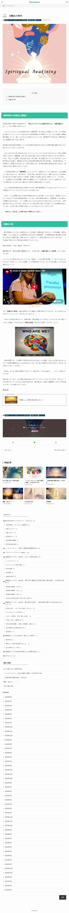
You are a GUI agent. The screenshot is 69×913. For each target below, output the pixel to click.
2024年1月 (8, 813)
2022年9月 (8, 877)
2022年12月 (9, 868)
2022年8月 (8, 881)
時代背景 (9, 572)
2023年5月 (8, 847)
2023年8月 (8, 834)
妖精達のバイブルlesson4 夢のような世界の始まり (22, 651)
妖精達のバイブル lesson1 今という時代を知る (16, 20)
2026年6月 (8, 705)
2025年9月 (8, 740)
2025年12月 (9, 727)
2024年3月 (8, 804)
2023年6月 (8, 843)
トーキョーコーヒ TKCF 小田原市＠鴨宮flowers (22, 548)
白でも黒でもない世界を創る (13, 669)
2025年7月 (8, 748)
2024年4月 (8, 800)
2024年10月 (9, 778)
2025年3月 (8, 761)
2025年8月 (8, 744)
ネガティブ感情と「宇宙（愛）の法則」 (18, 616)
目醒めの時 (12, 99)
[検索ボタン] (67, 2)
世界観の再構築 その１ (14, 590)
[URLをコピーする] (56, 442)
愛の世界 (9, 639)
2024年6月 (8, 791)
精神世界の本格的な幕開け (18, 96)
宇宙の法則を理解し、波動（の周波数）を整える (21, 624)
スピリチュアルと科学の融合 (15, 565)
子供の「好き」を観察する (14, 620)
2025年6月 (8, 753)
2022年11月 (8, 873)
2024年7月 (8, 787)
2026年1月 (8, 723)
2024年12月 (9, 770)
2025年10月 (9, 735)
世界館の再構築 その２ (14, 594)
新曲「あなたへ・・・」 (11, 682)
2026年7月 (8, 701)
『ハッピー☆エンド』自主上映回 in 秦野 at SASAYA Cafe (23, 673)
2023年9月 (8, 830)
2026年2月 (8, 718)
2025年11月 (8, 731)
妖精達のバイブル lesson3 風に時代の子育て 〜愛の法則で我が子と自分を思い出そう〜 (33, 603)
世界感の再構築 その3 (13, 586)
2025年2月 (8, 765)
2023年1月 (8, 864)
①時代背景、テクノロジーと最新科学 (18, 525)
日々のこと (38, 20)
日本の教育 (10, 568)
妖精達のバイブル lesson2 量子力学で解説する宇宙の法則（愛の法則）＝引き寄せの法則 (34, 581)
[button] (13, 442)
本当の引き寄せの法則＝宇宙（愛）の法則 (19, 598)
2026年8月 (8, 697)
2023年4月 (8, 851)
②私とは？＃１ (11, 528)
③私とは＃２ (11, 532)
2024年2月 (8, 808)
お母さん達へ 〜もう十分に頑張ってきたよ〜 (20, 608)
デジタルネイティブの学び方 (15, 612)
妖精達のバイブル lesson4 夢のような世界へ (21, 635)
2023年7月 (8, 838)
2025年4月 (8, 757)
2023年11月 (8, 821)
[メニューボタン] (2, 2)
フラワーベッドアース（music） (17, 552)
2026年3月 (8, 714)
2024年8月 (8, 783)
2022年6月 (8, 885)
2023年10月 (9, 825)
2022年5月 (8, 890)
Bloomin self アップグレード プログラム (20, 521)
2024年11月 (8, 774)
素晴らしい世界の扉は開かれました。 (18, 643)
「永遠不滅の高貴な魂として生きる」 (16, 677)
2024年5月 (8, 795)
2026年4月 (8, 710)
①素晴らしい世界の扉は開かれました (31, 400)
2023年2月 (8, 860)
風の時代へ (10, 631)
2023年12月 (9, 817)
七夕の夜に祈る (9, 686)
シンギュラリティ (12, 561)
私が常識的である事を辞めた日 (16, 627)
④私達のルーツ (11, 536)
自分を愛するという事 (13, 647)
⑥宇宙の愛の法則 (12, 544)
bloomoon (34, 2)
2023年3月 (8, 855)
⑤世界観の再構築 (12, 540)
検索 (62, 897)
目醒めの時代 (31, 20)
